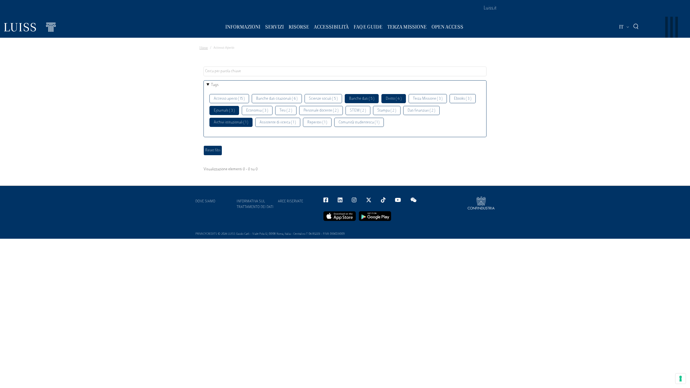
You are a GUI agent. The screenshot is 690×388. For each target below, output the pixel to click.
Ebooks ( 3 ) (462, 99)
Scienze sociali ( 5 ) (323, 99)
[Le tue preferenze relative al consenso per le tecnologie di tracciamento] (680, 378)
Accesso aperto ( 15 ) (229, 99)
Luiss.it (490, 8)
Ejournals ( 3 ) (224, 111)
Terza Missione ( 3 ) (428, 99)
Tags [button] (215, 85)
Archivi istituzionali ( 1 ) (231, 122)
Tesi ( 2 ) (286, 111)
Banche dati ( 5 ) (361, 99)
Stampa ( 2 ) (386, 111)
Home (203, 48)
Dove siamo (205, 201)
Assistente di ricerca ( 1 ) (278, 122)
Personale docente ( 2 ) (321, 111)
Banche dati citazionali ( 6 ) (277, 99)
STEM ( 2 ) (358, 111)
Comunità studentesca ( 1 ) (359, 122)
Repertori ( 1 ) (317, 122)
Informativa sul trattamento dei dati (255, 204)
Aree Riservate (290, 201)
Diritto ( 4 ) (394, 99)
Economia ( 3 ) (257, 111)
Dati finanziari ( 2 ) (421, 111)
